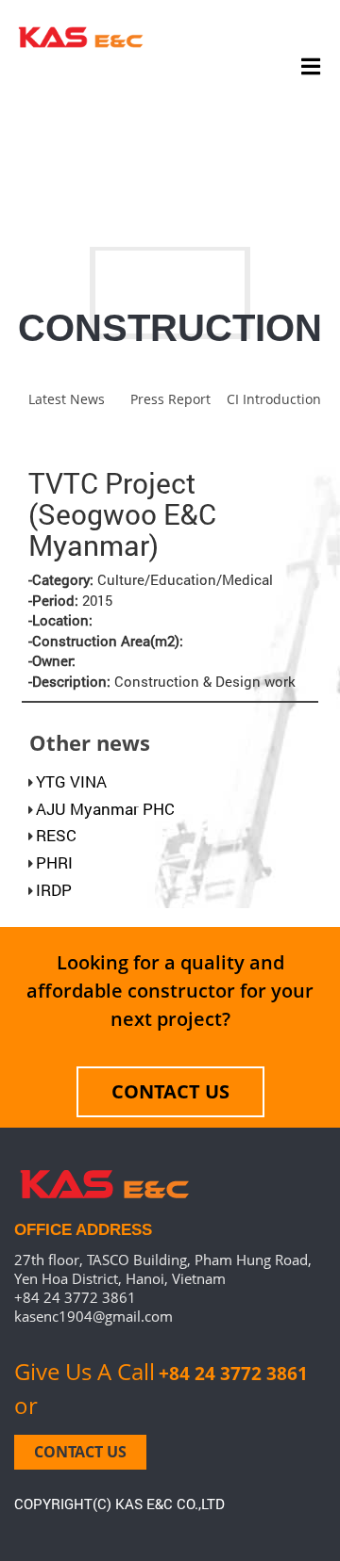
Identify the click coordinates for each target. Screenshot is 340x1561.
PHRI (54, 862)
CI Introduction (274, 399)
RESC (56, 835)
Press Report (170, 399)
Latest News (66, 399)
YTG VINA (71, 781)
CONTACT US (170, 1091)
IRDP (54, 890)
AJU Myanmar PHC (105, 809)
